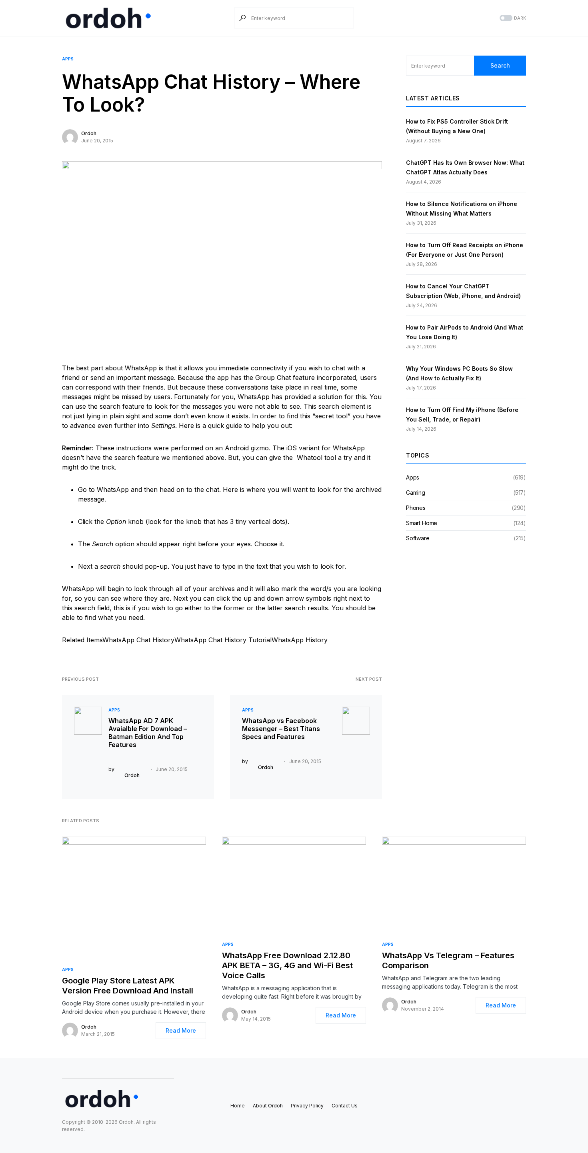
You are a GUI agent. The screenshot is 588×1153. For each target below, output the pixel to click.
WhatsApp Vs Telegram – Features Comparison (448, 960)
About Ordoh (268, 1106)
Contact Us (345, 1106)
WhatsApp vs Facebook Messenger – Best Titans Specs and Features (281, 729)
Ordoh (88, 133)
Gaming (415, 492)
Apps (68, 59)
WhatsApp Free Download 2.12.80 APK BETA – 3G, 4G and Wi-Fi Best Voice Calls (287, 965)
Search (500, 65)
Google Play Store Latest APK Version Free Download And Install (127, 985)
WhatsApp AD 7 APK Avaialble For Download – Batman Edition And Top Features (147, 733)
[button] (512, 18)
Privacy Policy (307, 1106)
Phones (416, 507)
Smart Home (421, 523)
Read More (181, 1030)
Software (418, 538)
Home (237, 1106)
